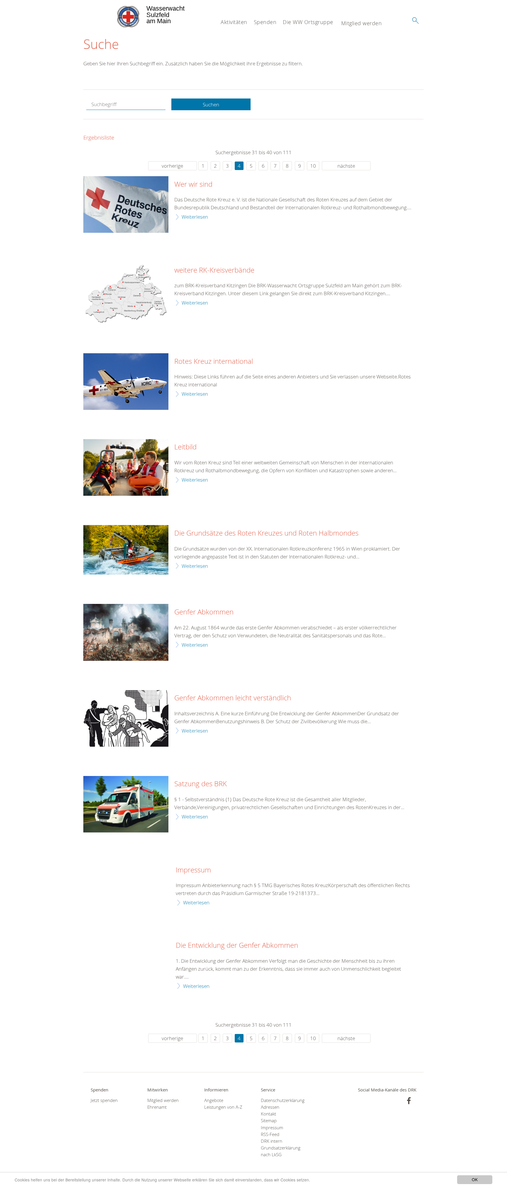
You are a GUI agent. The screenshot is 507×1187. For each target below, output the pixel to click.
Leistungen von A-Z (223, 1107)
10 (313, 165)
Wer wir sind (193, 184)
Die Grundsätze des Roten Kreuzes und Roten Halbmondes (266, 533)
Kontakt (268, 1114)
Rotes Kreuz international (213, 361)
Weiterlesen (195, 216)
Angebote (213, 1100)
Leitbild (185, 447)
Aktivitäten (234, 22)
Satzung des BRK (200, 784)
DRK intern (271, 1141)
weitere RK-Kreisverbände (214, 270)
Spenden (265, 22)
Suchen (211, 104)
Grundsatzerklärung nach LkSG (280, 1151)
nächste (346, 165)
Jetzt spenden (104, 1100)
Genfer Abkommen (204, 612)
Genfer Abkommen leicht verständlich (232, 698)
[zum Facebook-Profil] (409, 1100)
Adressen (270, 1107)
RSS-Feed (270, 1134)
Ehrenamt (157, 1107)
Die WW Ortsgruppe (308, 22)
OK (475, 1179)
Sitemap (269, 1120)
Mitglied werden (361, 23)
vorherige (172, 165)
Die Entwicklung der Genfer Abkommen (237, 945)
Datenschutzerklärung (282, 1100)
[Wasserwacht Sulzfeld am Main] (114, 14)
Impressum (193, 870)
